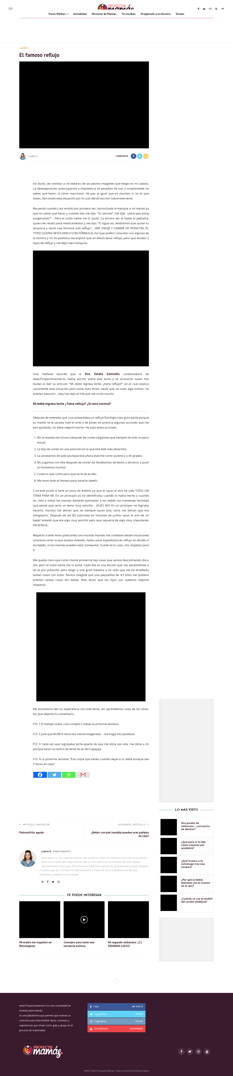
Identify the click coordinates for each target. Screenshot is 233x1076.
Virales (180, 13)
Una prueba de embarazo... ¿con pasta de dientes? (195, 826)
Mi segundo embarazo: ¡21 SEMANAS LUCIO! (125, 944)
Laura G (24, 47)
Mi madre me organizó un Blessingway (35, 944)
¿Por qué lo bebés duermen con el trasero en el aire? (195, 882)
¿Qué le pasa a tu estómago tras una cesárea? (193, 864)
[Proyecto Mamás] (43, 1051)
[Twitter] (54, 775)
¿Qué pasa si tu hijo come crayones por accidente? (193, 845)
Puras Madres (57, 13)
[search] (223, 9)
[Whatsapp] (69, 775)
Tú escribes (128, 13)
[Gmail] (83, 775)
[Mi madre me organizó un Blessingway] (39, 919)
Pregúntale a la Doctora (156, 13)
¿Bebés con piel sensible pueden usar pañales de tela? (120, 834)
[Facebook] (40, 775)
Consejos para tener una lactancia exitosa (79, 944)
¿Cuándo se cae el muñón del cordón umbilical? (197, 900)
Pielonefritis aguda (31, 832)
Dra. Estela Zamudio (102, 374)
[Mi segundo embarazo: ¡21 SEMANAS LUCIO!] (128, 919)
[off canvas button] (11, 9)
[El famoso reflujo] (84, 105)
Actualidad (80, 13)
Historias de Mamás (104, 13)
